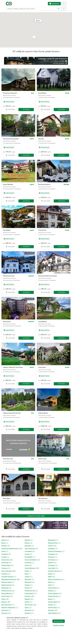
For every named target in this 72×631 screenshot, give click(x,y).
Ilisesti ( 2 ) (51, 574)
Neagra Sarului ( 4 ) (7, 585)
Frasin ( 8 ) (28, 565)
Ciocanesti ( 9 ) (30, 551)
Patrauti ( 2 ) (52, 590)
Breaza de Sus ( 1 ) (54, 543)
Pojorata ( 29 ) (29, 596)
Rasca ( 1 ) (51, 599)
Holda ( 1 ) (28, 571)
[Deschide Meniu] (63, 3)
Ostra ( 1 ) (51, 585)
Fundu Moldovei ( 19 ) (32, 568)
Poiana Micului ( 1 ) (7, 593)
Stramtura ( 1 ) (6, 610)
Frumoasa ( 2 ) (53, 565)
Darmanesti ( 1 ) (30, 557)
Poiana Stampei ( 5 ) (55, 593)
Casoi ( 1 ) (4, 551)
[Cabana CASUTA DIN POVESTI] (36, 61)
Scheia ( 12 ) (52, 604)
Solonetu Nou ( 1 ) (54, 607)
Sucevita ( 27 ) (6, 613)
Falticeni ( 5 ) (52, 562)
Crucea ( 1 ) (5, 557)
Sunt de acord (58, 621)
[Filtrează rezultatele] (63, 9)
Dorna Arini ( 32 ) (7, 560)
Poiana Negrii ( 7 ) (31, 593)
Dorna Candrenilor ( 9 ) (32, 560)
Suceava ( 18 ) (53, 610)
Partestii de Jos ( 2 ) (8, 590)
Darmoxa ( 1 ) (52, 557)
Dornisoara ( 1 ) (53, 560)
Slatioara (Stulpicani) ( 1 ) (9, 607)
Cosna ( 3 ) (28, 554)
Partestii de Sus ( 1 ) (31, 590)
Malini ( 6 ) (51, 576)
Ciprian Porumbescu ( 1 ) (56, 551)
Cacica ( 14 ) (52, 545)
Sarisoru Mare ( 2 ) (54, 602)
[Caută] (59, 9)
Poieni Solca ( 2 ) (7, 596)
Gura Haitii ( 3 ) (53, 568)
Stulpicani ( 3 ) (29, 610)
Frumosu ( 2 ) (5, 568)
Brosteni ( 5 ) (5, 545)
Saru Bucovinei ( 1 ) (7, 604)
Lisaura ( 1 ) (28, 576)
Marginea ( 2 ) (29, 579)
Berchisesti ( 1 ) (53, 540)
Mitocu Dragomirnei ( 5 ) (56, 579)
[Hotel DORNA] (36, 525)
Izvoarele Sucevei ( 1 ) (8, 576)
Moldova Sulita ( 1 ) (7, 582)
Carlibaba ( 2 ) (53, 548)
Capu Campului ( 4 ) (31, 548)
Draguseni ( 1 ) (29, 562)
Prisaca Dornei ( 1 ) (54, 596)
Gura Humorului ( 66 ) (8, 571)
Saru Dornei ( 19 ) (30, 604)
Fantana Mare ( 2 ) (7, 565)
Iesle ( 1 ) (28, 574)
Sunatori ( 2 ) (29, 613)
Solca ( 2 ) (28, 607)
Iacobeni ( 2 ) (5, 574)
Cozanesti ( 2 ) (53, 554)
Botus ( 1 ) (4, 543)
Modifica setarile (58, 625)
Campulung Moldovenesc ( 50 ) (11, 548)
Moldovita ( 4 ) (30, 582)
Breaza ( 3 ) (28, 543)
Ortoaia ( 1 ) (28, 585)
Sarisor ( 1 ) (28, 602)
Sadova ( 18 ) (5, 602)
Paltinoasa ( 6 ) (6, 588)
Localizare (11, 109)
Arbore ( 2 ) (5, 540)
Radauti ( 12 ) (29, 599)
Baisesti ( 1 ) (29, 540)
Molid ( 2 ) (51, 582)
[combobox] (33, 9)
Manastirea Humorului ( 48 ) (10, 579)
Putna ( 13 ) (5, 599)
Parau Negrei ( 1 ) (54, 588)
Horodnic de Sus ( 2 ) (55, 571)
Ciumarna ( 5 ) (6, 554)
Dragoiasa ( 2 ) (6, 562)
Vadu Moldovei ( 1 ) (54, 613)
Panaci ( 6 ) (28, 588)
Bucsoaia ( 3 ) (29, 545)
